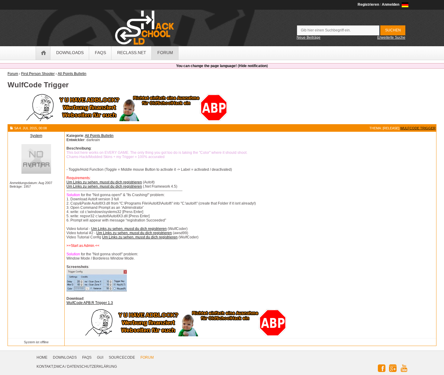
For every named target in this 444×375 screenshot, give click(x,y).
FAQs (87, 357)
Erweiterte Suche (391, 37)
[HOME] (43, 53)
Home (42, 357)
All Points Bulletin (99, 136)
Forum (147, 357)
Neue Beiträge (308, 37)
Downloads (65, 357)
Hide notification (253, 66)
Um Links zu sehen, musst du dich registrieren (104, 182)
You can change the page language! (206, 66)
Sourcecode (122, 357)
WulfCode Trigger (418, 128)
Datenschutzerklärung (92, 366)
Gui (100, 357)
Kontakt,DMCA (50, 366)
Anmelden (390, 4)
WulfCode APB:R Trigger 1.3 (89, 303)
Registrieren (368, 4)
